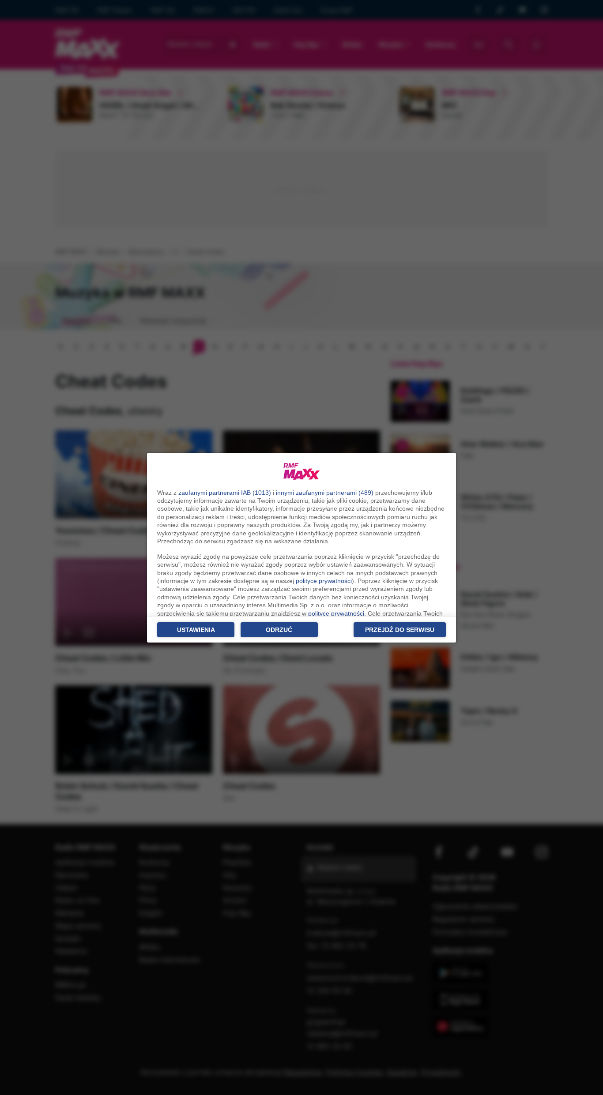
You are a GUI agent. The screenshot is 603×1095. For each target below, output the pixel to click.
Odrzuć (279, 629)
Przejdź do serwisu (399, 629)
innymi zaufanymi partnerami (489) (324, 492)
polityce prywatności (324, 580)
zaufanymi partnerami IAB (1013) (224, 492)
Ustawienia (196, 629)
